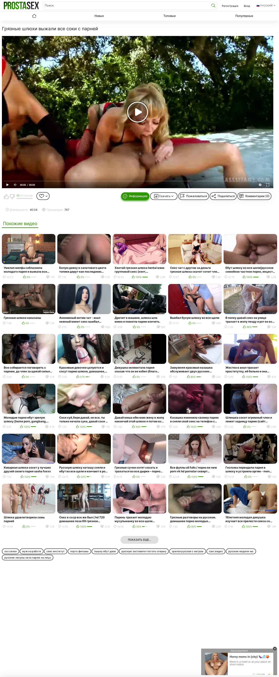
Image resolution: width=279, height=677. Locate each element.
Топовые (169, 16)
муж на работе (31, 551)
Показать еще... (139, 539)
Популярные (244, 16)
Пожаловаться (196, 196)
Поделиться (226, 196)
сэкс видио (216, 551)
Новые (99, 16)
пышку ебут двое (105, 551)
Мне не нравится (12, 196)
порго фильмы (79, 551)
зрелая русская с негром (187, 551)
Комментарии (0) (257, 196)
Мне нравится (6, 196)
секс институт (55, 551)
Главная (34, 16)
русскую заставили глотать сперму (143, 551)
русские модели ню (241, 551)
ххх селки (10, 551)
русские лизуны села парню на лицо (27, 557)
